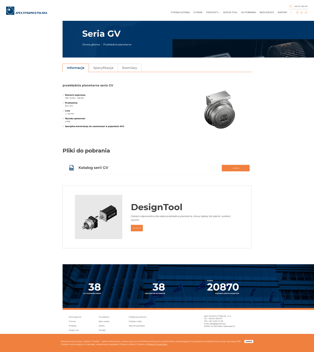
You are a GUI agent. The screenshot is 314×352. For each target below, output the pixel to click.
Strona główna (180, 12)
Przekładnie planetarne (117, 44)
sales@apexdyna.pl (217, 324)
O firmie (198, 12)
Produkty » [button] (212, 12)
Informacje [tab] (75, 68)
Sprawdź (137, 228)
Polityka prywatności (137, 317)
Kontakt (282, 12)
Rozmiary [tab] (129, 68)
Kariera (102, 326)
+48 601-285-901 (215, 318)
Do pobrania (248, 12)
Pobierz (235, 168)
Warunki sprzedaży (137, 326)
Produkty (73, 326)
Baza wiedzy (267, 12)
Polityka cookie (135, 321)
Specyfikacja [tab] (103, 68)
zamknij (249, 341)
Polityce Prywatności (157, 344)
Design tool (230, 12)
